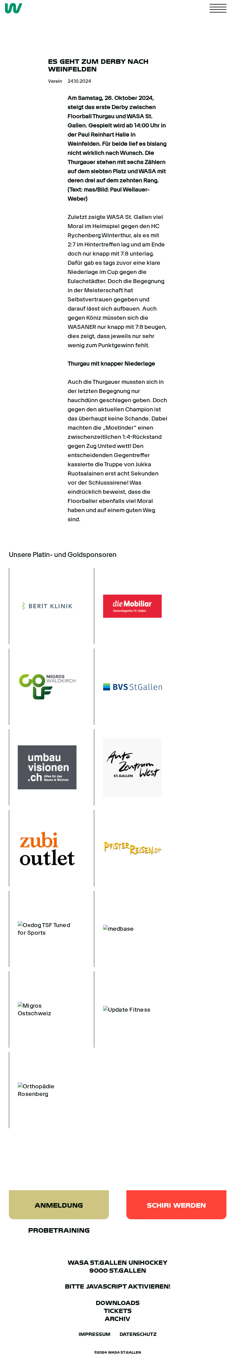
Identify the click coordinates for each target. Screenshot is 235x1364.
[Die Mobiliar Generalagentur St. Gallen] (128, 606)
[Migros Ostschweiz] (43, 1009)
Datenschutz (138, 1334)
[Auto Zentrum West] (128, 767)
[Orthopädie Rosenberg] (43, 1090)
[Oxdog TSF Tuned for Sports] (43, 929)
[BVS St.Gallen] (128, 687)
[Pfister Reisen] (128, 848)
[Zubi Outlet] (43, 848)
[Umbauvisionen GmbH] (43, 767)
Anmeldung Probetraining (59, 1210)
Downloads (118, 1303)
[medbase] (128, 929)
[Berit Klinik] (43, 606)
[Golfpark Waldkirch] (43, 687)
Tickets (118, 1311)
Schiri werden (176, 1205)
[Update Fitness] (128, 1009)
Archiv (117, 1318)
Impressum (94, 1334)
